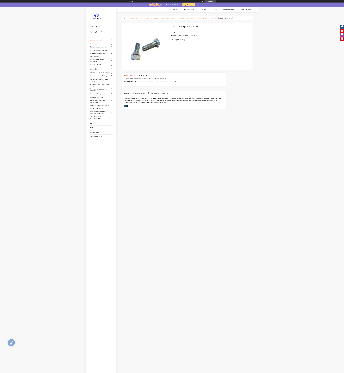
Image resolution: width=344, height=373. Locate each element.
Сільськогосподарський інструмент (97, 60)
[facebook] (125, 106)
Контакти (214, 9)
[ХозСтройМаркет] (101, 16)
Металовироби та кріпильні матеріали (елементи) (98, 112)
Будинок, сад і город (96, 64)
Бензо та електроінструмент (98, 47)
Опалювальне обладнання (98, 53)
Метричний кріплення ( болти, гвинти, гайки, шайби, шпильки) (147, 18)
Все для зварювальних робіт (98, 50)
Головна (174, 9)
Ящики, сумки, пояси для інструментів (97, 101)
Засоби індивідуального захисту (99, 105)
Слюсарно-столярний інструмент (100, 76)
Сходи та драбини (95, 56)
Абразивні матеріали (96, 97)
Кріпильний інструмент (97, 94)
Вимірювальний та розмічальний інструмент (100, 85)
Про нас (92, 123)
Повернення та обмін (96, 136)
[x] (127, 106)
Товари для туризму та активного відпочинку (100, 68)
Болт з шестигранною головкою (175, 18)
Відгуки (92, 127)
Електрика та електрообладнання (100, 72)
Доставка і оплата (95, 132)
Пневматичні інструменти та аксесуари (98, 90)
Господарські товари (96, 108)
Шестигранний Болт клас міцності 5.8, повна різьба (202, 18)
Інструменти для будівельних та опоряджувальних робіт (99, 80)
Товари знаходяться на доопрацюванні (97, 117)
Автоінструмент (95, 44)
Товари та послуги (95, 40)
